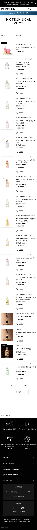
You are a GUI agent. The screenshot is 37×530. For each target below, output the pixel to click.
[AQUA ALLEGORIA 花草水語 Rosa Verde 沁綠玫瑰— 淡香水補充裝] (8, 371)
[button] (35, 3)
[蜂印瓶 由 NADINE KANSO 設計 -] (8, 352)
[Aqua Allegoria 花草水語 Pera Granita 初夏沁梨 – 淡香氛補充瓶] (8, 282)
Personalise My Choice (10, 521)
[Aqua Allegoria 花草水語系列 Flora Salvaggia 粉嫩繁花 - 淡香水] (8, 145)
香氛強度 (19, 66)
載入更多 (18, 392)
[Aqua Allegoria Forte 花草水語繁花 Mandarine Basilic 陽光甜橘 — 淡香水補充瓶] (8, 223)
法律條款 (6, 519)
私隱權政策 (14, 519)
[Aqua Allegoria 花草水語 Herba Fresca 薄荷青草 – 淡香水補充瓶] (8, 204)
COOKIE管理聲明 (23, 519)
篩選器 (3, 35)
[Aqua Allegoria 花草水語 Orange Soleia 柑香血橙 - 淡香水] (8, 184)
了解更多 (9, 448)
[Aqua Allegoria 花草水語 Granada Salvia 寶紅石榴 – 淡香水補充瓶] (8, 125)
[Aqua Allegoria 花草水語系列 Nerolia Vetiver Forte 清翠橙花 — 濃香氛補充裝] (8, 302)
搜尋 (29, 491)
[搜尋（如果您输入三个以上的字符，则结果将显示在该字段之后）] (28, 9)
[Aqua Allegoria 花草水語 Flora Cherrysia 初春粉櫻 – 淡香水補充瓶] (8, 262)
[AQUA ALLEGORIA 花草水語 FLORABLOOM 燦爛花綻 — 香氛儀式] (8, 49)
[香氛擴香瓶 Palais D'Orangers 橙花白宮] (8, 335)
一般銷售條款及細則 (24, 521)
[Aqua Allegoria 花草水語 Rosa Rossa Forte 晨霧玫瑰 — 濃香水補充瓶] (8, 164)
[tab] (33, 35)
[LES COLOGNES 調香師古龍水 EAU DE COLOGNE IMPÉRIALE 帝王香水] (8, 66)
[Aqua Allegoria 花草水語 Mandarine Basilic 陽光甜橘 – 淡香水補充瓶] (8, 243)
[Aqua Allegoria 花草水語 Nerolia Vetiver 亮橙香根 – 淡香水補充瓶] (8, 106)
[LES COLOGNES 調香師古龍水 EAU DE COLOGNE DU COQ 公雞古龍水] (8, 86)
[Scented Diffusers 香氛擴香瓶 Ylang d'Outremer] (8, 319)
